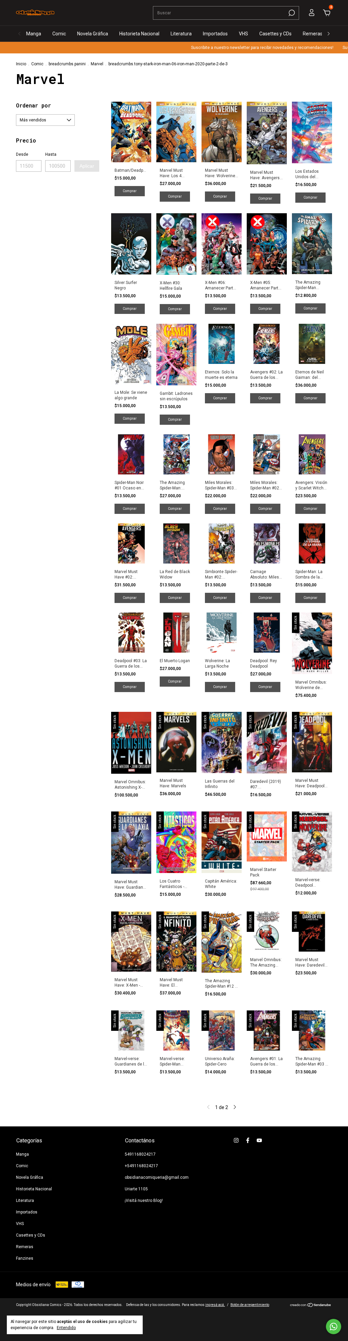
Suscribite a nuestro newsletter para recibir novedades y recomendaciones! (237, 47)
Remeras (313, 33)
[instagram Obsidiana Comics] (236, 1140)
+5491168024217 (141, 1165)
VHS (243, 33)
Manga (33, 33)
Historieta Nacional (139, 33)
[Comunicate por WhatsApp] (333, 1326)
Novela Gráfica (92, 33)
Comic (59, 33)
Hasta (50, 154)
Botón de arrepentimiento (249, 1305)
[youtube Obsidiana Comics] (259, 1140)
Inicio (21, 64)
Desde (22, 154)
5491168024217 (140, 1154)
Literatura (181, 33)
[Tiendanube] (311, 1305)
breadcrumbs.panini (67, 64)
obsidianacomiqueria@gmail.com (157, 1177)
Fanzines (24, 1258)
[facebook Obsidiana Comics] (247, 1140)
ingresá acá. (215, 1305)
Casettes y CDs (275, 33)
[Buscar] (291, 13)
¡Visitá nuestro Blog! (144, 1200)
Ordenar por (33, 105)
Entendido (66, 1327)
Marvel (97, 64)
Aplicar (87, 166)
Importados (215, 33)
